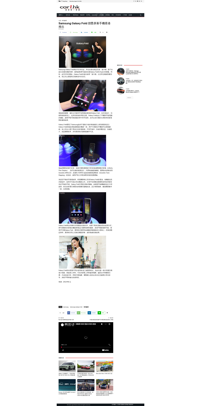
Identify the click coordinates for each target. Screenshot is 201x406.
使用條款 (127, 404)
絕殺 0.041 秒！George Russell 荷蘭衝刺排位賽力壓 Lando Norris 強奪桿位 (133, 72)
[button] (140, 15)
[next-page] (62, 399)
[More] (106, 32)
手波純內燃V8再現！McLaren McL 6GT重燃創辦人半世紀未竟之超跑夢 (85, 375)
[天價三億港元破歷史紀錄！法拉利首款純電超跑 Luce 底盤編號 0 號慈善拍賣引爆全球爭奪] (104, 385)
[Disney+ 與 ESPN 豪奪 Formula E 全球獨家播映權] (67, 385)
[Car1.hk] (70, 7)
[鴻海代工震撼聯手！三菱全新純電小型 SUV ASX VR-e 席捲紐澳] (67, 366)
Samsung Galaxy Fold (76, 307)
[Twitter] (141, 1)
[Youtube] (138, 1)
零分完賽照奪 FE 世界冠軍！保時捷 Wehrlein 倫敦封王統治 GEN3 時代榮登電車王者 (85, 394)
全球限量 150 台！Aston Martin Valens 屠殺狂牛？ (133, 91)
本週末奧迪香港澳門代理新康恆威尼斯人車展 (101, 319)
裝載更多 (129, 97)
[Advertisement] (129, 52)
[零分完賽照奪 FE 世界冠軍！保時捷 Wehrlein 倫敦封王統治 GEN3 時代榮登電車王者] (85, 385)
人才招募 (118, 404)
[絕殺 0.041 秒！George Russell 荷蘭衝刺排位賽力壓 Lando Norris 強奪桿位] (121, 71)
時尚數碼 (64, 20)
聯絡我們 (131, 404)
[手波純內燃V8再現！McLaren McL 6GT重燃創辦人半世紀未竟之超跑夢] (85, 366)
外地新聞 (127, 69)
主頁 (60, 20)
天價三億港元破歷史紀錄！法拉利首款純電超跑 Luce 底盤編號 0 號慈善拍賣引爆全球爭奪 (104, 393)
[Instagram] (136, 1)
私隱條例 (122, 404)
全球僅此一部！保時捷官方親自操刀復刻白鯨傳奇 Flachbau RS (134, 82)
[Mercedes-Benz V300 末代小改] (104, 366)
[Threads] (140, 1)
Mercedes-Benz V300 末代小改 (104, 373)
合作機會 (114, 404)
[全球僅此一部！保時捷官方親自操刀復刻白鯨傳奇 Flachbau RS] (121, 81)
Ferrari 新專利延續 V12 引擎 (66, 319)
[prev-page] (60, 399)
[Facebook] (134, 1)
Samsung (65, 307)
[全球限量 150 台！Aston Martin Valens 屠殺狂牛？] (121, 91)
